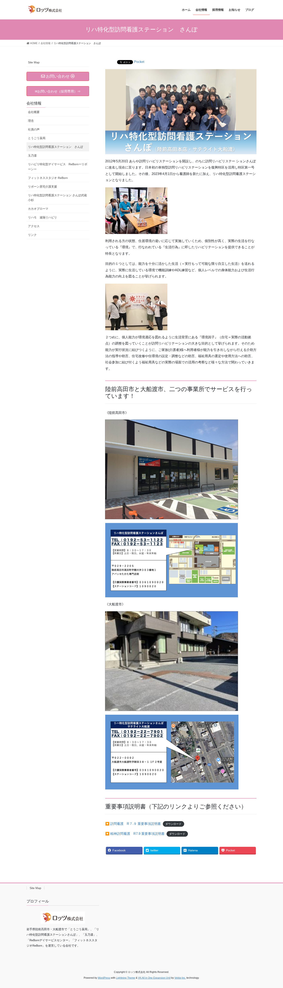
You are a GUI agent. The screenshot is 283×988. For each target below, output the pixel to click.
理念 (31, 120)
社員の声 (34, 129)
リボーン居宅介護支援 (42, 186)
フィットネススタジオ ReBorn (48, 178)
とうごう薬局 (36, 138)
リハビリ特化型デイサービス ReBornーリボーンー (57, 167)
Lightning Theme (125, 977)
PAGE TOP (272, 954)
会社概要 (35, 112)
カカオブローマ (38, 208)
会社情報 (34, 103)
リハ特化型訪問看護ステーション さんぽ (55, 146)
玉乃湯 (32, 155)
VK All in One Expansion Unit (154, 977)
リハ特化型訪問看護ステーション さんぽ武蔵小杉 (57, 198)
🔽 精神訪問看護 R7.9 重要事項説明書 (134, 833)
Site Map (34, 62)
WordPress (104, 977)
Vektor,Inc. (180, 977)
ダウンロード (173, 823)
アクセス (34, 226)
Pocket (139, 62)
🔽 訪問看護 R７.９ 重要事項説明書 (133, 823)
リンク (32, 234)
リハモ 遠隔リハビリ (42, 217)
